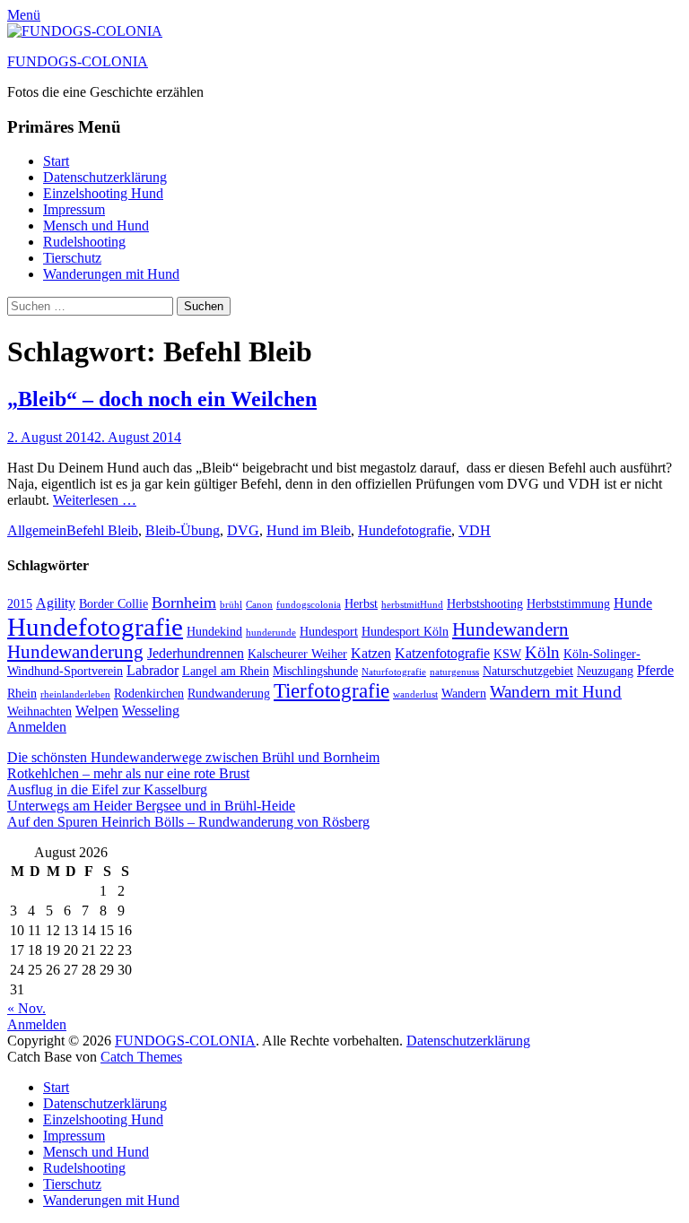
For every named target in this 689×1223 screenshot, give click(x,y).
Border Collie (113, 604)
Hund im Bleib (308, 530)
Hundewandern (510, 629)
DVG (243, 530)
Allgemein (36, 530)
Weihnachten (39, 711)
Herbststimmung (568, 604)
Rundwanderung (229, 693)
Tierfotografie (331, 690)
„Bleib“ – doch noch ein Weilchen (162, 399)
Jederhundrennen (195, 653)
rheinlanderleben (75, 694)
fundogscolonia (308, 605)
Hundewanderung (75, 652)
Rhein (22, 693)
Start (56, 161)
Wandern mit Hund (556, 691)
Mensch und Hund (96, 225)
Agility (55, 603)
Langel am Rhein (225, 671)
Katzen (371, 653)
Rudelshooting (84, 241)
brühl (231, 605)
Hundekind (214, 631)
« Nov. (26, 1008)
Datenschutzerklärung (105, 177)
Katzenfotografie (442, 653)
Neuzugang (605, 671)
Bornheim (184, 603)
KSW (507, 654)
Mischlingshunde (315, 671)
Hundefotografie (404, 530)
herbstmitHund (412, 605)
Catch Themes (141, 1056)
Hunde (633, 603)
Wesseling (150, 710)
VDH (474, 530)
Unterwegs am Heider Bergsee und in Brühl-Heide (151, 805)
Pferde (655, 670)
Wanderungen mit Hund (111, 274)
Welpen (96, 710)
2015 (19, 604)
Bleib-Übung (182, 530)
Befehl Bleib (102, 530)
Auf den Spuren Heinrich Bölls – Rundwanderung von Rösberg (188, 821)
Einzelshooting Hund (103, 193)
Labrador (152, 670)
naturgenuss (454, 672)
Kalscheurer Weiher (297, 654)
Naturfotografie (394, 672)
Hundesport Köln (405, 631)
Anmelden (36, 726)
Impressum (74, 209)
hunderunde (271, 633)
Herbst (361, 604)
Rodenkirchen (149, 693)
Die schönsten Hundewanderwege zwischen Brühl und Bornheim (193, 757)
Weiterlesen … (94, 499)
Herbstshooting (485, 604)
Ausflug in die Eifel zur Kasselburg (107, 789)
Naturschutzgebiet (528, 671)
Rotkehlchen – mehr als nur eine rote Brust (128, 773)
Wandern (463, 693)
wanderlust (415, 694)
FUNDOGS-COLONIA (77, 61)
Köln (542, 652)
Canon (259, 605)
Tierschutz (72, 257)
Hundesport (329, 631)
